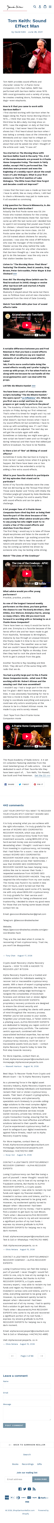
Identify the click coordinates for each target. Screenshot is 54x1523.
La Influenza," (29, 398)
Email (5, 1393)
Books (15, 1464)
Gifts (39, 1464)
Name (5, 1381)
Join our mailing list (27, 1472)
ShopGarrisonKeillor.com (24, 1510)
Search (27, 1454)
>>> (15, 273)
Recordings (28, 1464)
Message (7, 1404)
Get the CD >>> (42, 775)
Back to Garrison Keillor (29, 1445)
